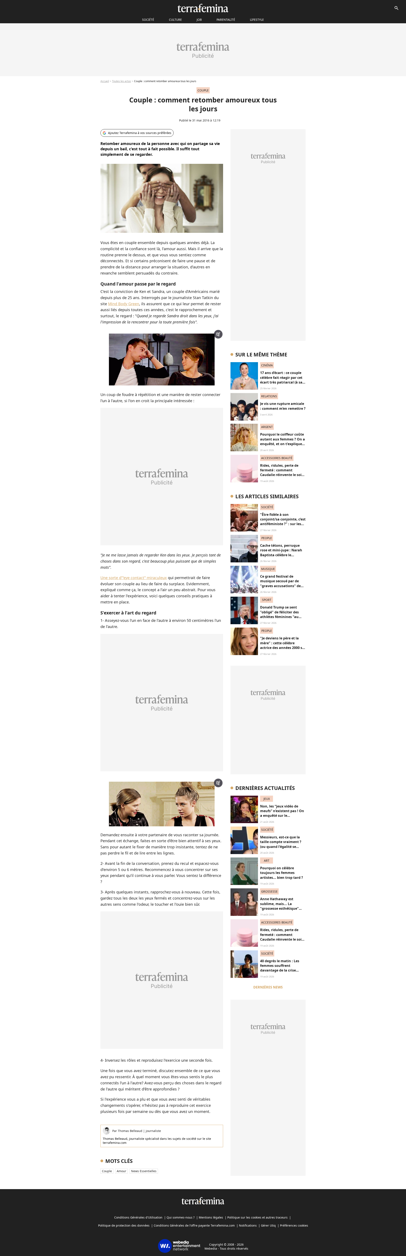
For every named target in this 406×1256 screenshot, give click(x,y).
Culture (175, 20)
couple (107, 1171)
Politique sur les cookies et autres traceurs (257, 1217)
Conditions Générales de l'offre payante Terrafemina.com (194, 1225)
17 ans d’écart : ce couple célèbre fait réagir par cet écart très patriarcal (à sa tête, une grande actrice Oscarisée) (281, 382)
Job (199, 20)
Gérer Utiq (268, 1225)
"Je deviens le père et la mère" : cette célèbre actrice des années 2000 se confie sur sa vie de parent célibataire (282, 648)
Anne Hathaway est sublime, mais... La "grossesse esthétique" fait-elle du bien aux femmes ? (279, 908)
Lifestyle (257, 20)
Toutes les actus (121, 81)
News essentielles (143, 1171)
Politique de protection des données (124, 1225)
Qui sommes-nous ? (181, 1217)
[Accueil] (203, 8)
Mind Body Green (123, 303)
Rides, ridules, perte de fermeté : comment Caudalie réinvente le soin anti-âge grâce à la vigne (282, 472)
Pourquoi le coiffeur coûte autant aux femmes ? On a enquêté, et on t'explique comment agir (282, 441)
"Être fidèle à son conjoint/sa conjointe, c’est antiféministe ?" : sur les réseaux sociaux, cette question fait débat (283, 524)
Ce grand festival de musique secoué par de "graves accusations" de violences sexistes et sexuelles (280, 586)
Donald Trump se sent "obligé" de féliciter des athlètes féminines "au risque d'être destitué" (279, 614)
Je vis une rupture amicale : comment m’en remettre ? (283, 406)
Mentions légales (211, 1217)
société (148, 20)
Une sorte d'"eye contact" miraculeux (133, 577)
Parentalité (226, 20)
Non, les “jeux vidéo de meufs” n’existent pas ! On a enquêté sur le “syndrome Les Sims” (282, 813)
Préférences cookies (294, 1225)
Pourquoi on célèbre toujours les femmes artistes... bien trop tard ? (281, 873)
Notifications (248, 1225)
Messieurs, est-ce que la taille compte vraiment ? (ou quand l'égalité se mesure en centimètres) (280, 844)
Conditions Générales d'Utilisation (138, 1217)
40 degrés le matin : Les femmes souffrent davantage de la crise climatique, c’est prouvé (280, 968)
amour (121, 1171)
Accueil (104, 81)
